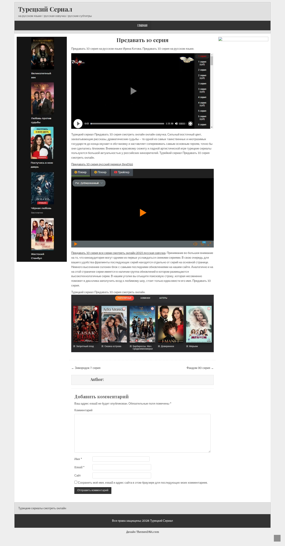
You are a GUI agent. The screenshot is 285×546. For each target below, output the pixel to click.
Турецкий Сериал (45, 9)
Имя (78, 459)
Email (79, 467)
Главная (142, 25)
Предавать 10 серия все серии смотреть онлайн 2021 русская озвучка (118, 253)
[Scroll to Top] (277, 538)
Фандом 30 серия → (200, 368)
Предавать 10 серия (142, 40)
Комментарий (83, 410)
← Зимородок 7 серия (85, 368)
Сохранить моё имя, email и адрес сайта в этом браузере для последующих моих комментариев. (143, 482)
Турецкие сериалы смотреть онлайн (42, 508)
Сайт (77, 475)
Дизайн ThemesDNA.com (142, 532)
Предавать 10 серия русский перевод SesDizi (102, 164)
